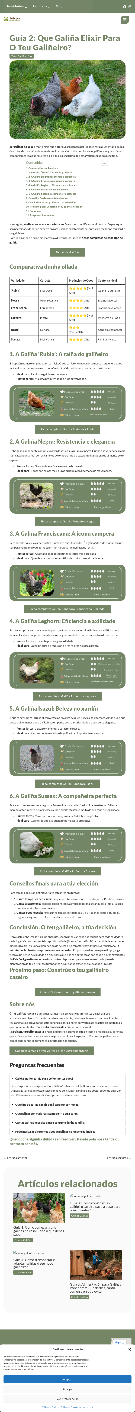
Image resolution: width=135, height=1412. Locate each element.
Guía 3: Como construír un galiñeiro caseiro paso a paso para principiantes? (95, 1206)
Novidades (15, 6)
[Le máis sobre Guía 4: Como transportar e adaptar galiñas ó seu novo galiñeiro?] (28, 1252)
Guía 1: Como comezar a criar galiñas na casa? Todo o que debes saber (38, 1230)
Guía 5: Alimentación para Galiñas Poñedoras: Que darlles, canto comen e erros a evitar (95, 1287)
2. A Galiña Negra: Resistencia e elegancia (52, 176)
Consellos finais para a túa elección (48, 198)
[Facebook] (124, 6)
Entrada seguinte (119, 1157)
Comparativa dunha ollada (43, 168)
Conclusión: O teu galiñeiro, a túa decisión (52, 202)
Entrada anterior (15, 1157)
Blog (59, 6)
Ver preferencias (68, 1398)
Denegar (67, 1389)
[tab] (67, 1087)
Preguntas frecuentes (42, 215)
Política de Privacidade (71, 1407)
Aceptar (67, 1379)
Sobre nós (35, 210)
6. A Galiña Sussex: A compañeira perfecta (52, 193)
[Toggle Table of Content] (103, 163)
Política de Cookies (50, 1407)
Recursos (40, 6)
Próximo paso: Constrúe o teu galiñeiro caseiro (56, 206)
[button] (129, 1349)
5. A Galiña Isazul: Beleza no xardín (48, 189)
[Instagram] (129, 6)
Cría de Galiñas (21, 56)
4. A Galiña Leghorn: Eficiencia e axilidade (52, 185)
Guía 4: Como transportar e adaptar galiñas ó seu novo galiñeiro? (34, 1263)
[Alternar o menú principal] (125, 20)
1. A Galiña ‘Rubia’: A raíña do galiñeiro (50, 172)
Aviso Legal (88, 1407)
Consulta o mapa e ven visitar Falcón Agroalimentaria (51, 1050)
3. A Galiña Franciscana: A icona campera (51, 180)
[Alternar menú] (25, 8)
